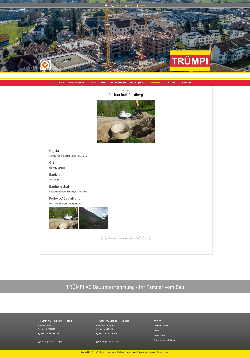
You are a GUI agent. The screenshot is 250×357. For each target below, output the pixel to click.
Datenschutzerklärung (146, 352)
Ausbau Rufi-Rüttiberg (126, 94)
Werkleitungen (126, 238)
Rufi (137, 238)
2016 (103, 238)
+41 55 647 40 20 (50, 333)
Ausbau (113, 238)
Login (167, 352)
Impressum (131, 352)
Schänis (146, 238)
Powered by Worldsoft (116, 352)
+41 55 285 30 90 (108, 333)
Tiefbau (125, 90)
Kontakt (160, 352)
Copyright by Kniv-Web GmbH (93, 352)
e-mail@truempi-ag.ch (51, 341)
